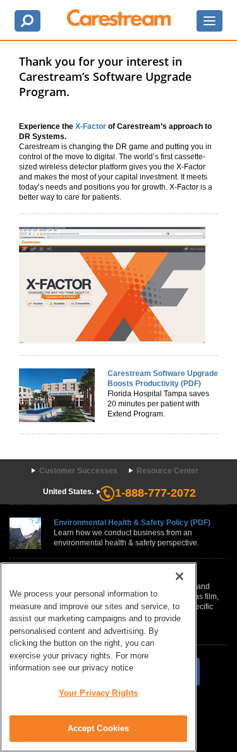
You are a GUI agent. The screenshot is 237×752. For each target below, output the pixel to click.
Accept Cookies (99, 728)
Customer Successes (78, 470)
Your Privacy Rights (98, 693)
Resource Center (167, 470)
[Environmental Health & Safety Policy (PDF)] (25, 533)
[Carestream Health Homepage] (119, 17)
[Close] (179, 576)
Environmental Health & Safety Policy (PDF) (132, 522)
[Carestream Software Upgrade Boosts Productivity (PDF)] (57, 394)
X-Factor (90, 126)
